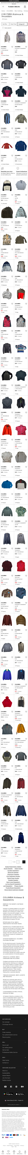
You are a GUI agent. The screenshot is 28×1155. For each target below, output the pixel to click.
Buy (3, 1029)
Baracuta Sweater (13, 872)
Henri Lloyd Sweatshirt (13, 882)
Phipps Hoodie (18, 886)
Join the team (6, 1078)
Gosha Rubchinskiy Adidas (13, 867)
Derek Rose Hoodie (13, 878)
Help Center (5, 1060)
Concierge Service (7, 1024)
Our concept (5, 1022)
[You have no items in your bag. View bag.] (25, 7)
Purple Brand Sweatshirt (13, 888)
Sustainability (6, 1073)
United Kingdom (10, 1145)
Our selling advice (7, 1047)
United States (16, 1145)
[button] (25, 7)
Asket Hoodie (19, 869)
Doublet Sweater (13, 880)
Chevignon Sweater (13, 874)
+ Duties (5, 79)
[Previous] (10, 861)
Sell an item (5, 1050)
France (4, 1145)
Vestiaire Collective (9, 1068)
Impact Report (6, 1075)
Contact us (5, 1063)
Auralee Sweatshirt (13, 871)
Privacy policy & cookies (13, 1104)
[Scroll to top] (23, 861)
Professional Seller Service (9, 1052)
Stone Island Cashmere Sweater (14, 890)
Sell (3, 1042)
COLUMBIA (9, 11)
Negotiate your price (6, 171)
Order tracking (6, 1032)
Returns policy (6, 1037)
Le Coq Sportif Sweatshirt (13, 884)
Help (3, 1057)
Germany (22, 1145)
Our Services (6, 1019)
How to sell (5, 1045)
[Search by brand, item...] (3, 6)
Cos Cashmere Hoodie (13, 876)
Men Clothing (18, 11)
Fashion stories (6, 1080)
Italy (15, 1146)
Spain (13, 1146)
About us (4, 1071)
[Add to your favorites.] (12, 47)
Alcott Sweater (8, 869)
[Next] (17, 861)
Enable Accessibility (14, 1)
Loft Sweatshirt (7, 886)
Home (3, 11)
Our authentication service (9, 1035)
